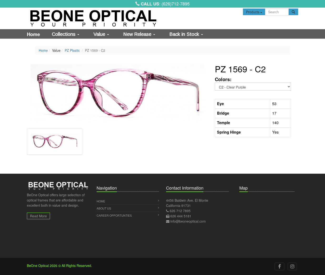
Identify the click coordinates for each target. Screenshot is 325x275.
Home (33, 34)
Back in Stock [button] (185, 34)
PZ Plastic (72, 50)
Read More (38, 216)
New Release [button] (138, 34)
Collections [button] (64, 34)
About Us (104, 208)
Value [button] (100, 34)
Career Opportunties (114, 215)
